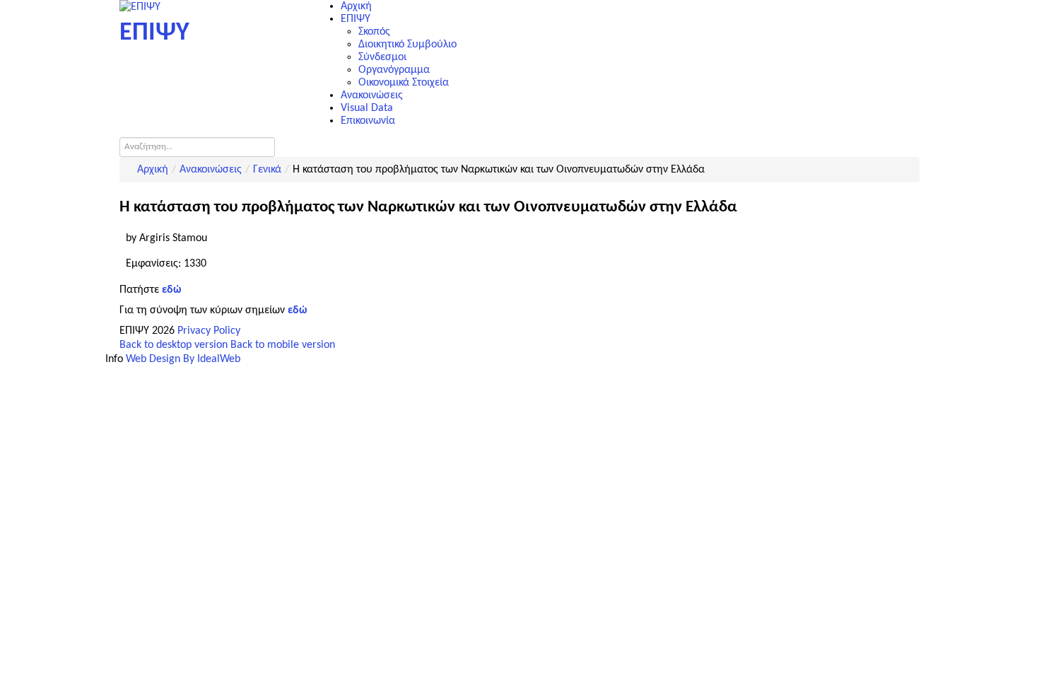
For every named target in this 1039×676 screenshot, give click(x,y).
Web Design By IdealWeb (183, 359)
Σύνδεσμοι (382, 57)
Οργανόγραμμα (394, 70)
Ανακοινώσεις (372, 95)
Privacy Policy (208, 331)
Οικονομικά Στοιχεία (403, 82)
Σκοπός (374, 31)
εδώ (297, 310)
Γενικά (267, 169)
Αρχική (356, 6)
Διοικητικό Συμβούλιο (407, 44)
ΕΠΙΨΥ (355, 19)
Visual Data (367, 108)
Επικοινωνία (368, 121)
